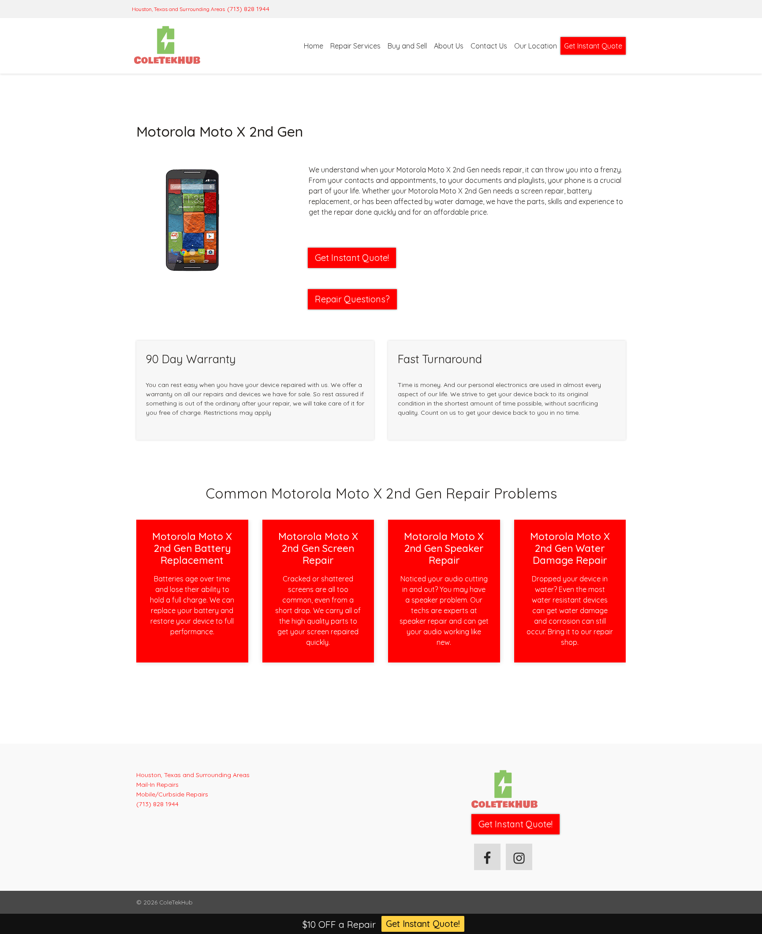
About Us (448, 45)
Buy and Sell (407, 45)
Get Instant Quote (593, 45)
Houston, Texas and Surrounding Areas (178, 9)
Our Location (535, 45)
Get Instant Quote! (423, 923)
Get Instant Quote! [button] (352, 257)
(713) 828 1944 (248, 9)
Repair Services (355, 45)
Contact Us (489, 45)
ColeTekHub (176, 902)
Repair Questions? (352, 299)
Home (313, 45)
